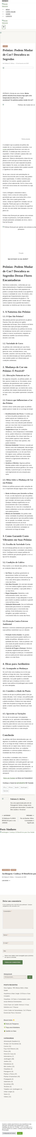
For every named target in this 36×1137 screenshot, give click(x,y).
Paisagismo (7, 1071)
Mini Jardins (7, 1066)
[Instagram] (6, 1)
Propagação (7, 1079)
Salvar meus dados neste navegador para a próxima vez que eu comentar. (19, 956)
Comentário (7, 911)
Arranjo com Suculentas (11, 1044)
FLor (5, 787)
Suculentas (7, 1084)
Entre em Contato (9, 778)
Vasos (6, 1094)
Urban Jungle (8, 1091)
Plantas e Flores (9, 1074)
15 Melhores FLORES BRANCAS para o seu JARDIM (9, 819)
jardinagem (24, 787)
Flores (5, 46)
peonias (5, 791)
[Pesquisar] (29, 977)
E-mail (5, 943)
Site (4, 951)
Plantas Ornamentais (10, 1076)
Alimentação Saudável (11, 1041)
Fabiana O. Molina (9, 63)
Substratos (7, 1081)
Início (8, 9)
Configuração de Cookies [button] (9, 1133)
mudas (5, 149)
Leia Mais (6, 880)
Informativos (8, 1056)
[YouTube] (3, 1)
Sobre (8, 14)
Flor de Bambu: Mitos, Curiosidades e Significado (27, 819)
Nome (5, 935)
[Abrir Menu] (3, 27)
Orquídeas (7, 1069)
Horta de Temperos (12, 1024)
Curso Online (10, 12)
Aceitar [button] (20, 1133)
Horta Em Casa (8, 1054)
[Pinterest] (7, 1)
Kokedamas (7, 1064)
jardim (17, 787)
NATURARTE (20, 783)
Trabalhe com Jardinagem (12, 1089)
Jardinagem (6, 870)
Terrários (6, 1086)
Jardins (13, 870)
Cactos (6, 1046)
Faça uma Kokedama (13, 1027)
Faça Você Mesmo (9, 1049)
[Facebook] (4, 1)
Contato (9, 16)
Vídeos (6, 1096)
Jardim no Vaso (11, 1031)
